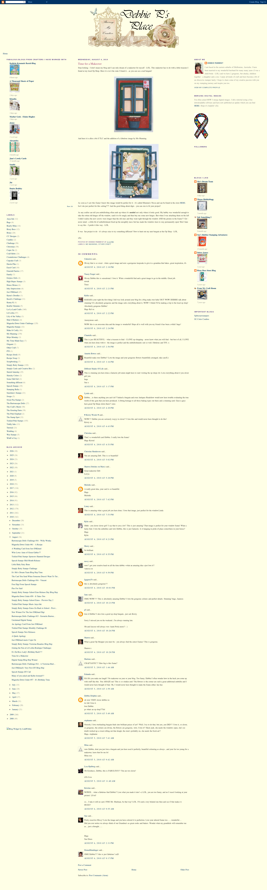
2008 (12, 718)
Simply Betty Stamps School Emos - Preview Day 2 (32, 600)
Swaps (9, 396)
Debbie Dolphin (90, 695)
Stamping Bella (13, 389)
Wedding (10, 431)
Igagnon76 (88, 579)
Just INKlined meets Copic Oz (24, 640)
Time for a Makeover (20, 655)
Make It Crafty (13, 330)
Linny (86, 506)
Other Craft (11, 347)
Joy (11, 182)
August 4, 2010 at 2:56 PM (99, 346)
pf (85, 609)
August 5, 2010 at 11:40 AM (99, 781)
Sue (85, 815)
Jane (86, 594)
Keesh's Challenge (14, 299)
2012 (12, 508)
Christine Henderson (92, 451)
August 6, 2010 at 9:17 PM (99, 858)
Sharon (87, 637)
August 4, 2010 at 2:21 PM (99, 288)
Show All (70, 206)
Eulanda (87, 674)
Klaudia (13, 98)
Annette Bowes (90, 353)
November (16, 524)
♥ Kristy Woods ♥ (91, 414)
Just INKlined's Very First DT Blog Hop (28, 667)
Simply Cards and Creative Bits (19, 368)
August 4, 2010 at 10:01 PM (99, 587)
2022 (12, 467)
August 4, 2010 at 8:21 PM (99, 539)
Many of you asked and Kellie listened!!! (28, 675)
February (16, 705)
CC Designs (11, 236)
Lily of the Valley (14, 316)
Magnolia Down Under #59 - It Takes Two (28, 596)
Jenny (12, 122)
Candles (10, 239)
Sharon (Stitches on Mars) (94, 466)
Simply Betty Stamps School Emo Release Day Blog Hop (35, 592)
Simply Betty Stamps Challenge (24, 568)
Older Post (185, 869)
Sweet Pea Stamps (14, 399)
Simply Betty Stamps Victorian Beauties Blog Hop (32, 644)
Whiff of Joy (12, 438)
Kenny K (10, 302)
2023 (12, 463)
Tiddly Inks (11, 424)
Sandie (12, 164)
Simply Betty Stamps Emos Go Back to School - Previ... (34, 608)
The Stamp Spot (13, 417)
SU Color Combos (201, 319)
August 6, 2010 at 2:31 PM (99, 843)
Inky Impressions (14, 288)
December (16, 520)
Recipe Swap (12, 358)
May (14, 693)
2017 (12, 488)
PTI (8, 351)
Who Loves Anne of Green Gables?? (26, 552)
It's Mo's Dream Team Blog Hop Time (27, 572)
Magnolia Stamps (14, 326)
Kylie (86, 521)
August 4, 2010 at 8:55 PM (99, 554)
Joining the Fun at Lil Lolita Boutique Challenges (31, 648)
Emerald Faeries (13, 271)
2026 (12, 451)
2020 (12, 475)
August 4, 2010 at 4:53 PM (99, 444)
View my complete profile (207, 87)
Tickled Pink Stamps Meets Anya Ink (27, 604)
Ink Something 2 (204, 217)
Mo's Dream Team (205, 181)
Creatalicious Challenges (16, 257)
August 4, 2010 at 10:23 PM (99, 602)
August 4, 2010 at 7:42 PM (99, 499)
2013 (12, 504)
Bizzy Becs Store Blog (206, 270)
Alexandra (14, 140)
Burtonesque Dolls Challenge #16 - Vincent (29, 580)
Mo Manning (12, 333)
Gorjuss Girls (12, 278)
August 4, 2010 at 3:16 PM (99, 361)
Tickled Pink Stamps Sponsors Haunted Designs (31, 556)
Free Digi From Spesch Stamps (24, 584)
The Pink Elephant (14, 413)
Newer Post (82, 869)
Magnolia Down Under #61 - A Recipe (27, 544)
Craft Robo (11, 253)
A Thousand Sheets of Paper (22, 81)
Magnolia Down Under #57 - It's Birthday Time (31, 679)
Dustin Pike (11, 264)
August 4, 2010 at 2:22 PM (99, 313)
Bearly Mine (12, 225)
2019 (12, 479)
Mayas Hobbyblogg (205, 199)
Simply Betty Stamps (15, 365)
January (15, 709)
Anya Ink (10, 218)
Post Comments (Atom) (98, 875)
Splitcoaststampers (201, 315)
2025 (12, 455)
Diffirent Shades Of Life (93, 368)
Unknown (88, 259)
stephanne (88, 720)
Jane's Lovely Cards (18, 158)
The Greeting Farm (14, 410)
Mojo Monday (12, 337)
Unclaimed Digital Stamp (22, 620)
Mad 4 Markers (13, 319)
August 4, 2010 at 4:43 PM (99, 426)
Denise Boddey (16, 188)
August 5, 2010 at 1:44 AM (99, 667)
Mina (86, 745)
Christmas (11, 246)
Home (5, 53)
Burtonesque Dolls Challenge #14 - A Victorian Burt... (33, 664)
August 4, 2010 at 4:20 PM (99, 408)
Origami (10, 344)
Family (9, 274)
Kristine (87, 788)
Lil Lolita (10, 313)
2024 (12, 459)
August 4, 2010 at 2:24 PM (99, 328)
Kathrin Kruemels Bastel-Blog (23, 63)
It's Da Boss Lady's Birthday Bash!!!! (27, 652)
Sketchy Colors (13, 375)
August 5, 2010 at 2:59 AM (99, 688)
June (14, 688)
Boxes (9, 232)
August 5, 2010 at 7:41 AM (99, 738)
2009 (12, 714)
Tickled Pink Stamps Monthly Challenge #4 (29, 628)
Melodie (87, 484)
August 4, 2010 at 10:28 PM (99, 652)
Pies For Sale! (17, 588)
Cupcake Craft (12, 260)
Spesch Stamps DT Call (21, 671)
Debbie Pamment (215, 63)
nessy (86, 561)
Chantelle (88, 335)
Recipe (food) (12, 354)
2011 (12, 512)
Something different (14, 382)
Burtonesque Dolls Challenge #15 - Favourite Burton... (33, 616)
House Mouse (12, 285)
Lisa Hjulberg (89, 766)
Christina (88, 433)
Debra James (202, 252)
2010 (12, 516)
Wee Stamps (12, 434)
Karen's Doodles (13, 295)
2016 (12, 492)
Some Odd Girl (13, 379)
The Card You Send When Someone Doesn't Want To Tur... (35, 576)
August (15, 537)
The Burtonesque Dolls (16, 403)
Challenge (11, 243)
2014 (12, 500)
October (15, 528)
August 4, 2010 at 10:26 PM (99, 630)
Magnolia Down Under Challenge (20, 323)
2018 (12, 484)
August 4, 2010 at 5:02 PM (99, 459)
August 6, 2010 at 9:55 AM (99, 808)
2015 (12, 496)
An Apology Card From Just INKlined (27, 624)
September (16, 532)
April (14, 697)
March (15, 701)
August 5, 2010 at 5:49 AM (99, 713)
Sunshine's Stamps (14, 393)
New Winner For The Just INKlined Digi (28, 612)
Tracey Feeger (89, 274)
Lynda (86, 393)
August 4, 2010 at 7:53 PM (99, 514)
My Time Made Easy (15, 340)
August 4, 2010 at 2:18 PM (99, 267)
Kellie (86, 295)
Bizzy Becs (11, 229)
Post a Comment (84, 865)
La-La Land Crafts (14, 309)
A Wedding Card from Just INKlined (26, 548)
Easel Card (11, 267)
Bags (9, 222)
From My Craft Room (206, 288)
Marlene (87, 659)
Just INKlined (12, 292)
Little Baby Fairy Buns (21, 564)
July (14, 684)
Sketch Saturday (13, 372)
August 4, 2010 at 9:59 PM (99, 572)
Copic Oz (10, 250)
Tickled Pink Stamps (15, 420)
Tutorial (10, 427)
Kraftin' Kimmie (13, 306)
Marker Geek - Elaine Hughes (22, 116)
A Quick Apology (19, 636)
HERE (182, 202)
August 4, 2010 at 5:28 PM (99, 478)
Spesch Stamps (13, 386)
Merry (86, 546)
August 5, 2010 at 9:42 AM (99, 759)
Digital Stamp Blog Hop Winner (25, 659)
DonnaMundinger (91, 850)
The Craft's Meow (14, 406)
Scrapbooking (12, 361)
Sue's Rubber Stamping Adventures (212, 234)
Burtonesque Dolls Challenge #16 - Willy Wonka (31, 540)
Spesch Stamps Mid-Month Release (26, 560)
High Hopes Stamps (15, 281)
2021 (12, 471)
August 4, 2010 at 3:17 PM (99, 386)
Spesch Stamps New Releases (23, 632)
